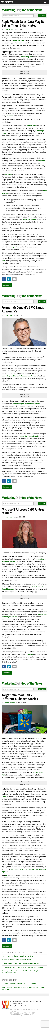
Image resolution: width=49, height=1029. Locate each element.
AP (6, 875)
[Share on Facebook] (4, 279)
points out (31, 125)
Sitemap (20, 1004)
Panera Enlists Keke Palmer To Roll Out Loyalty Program (22, 967)
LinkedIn (29, 654)
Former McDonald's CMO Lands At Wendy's (17, 956)
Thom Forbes (8, 29)
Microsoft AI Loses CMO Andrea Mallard (16, 960)
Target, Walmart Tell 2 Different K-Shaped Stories (20, 963)
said (3, 260)
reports (10, 116)
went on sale (18, 40)
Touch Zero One (29, 219)
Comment (6, 285)
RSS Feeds (13, 1004)
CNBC (4, 796)
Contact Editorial (35, 1001)
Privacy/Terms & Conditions (19, 1006)
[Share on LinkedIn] (9, 279)
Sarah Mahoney (9, 703)
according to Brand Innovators (26, 403)
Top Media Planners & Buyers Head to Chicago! (19, 984)
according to (26, 56)
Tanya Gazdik (8, 315)
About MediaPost (15, 1001)
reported (15, 247)
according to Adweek (29, 436)
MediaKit (26, 1001)
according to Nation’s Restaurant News (19, 376)
